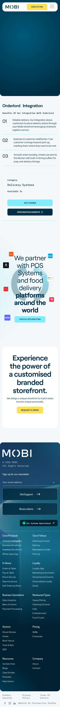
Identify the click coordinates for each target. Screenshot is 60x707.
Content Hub (8, 664)
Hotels (5, 636)
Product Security (7, 696)
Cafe (34, 609)
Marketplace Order (41, 549)
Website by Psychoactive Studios (37, 703)
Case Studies (8, 672)
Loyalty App (38, 568)
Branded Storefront (11, 545)
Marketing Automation (43, 572)
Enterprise (37, 636)
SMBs (35, 632)
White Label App (10, 554)
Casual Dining (39, 600)
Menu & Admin (9, 604)
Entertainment (39, 613)
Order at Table (9, 568)
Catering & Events (41, 541)
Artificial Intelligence (12, 541)
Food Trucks (38, 617)
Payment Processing (12, 609)
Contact (36, 668)
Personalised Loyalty (42, 581)
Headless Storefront (12, 549)
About (35, 664)
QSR (4, 649)
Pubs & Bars (8, 645)
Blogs (5, 668)
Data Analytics (9, 600)
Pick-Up (36, 554)
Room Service (9, 577)
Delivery (36, 545)
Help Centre (8, 681)
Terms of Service (45, 696)
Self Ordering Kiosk (11, 585)
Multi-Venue (8, 640)
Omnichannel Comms (42, 577)
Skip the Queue (9, 581)
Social (35, 585)
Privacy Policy (26, 696)
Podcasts (6, 677)
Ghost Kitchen (9, 632)
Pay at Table (8, 572)
